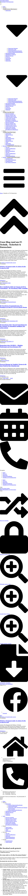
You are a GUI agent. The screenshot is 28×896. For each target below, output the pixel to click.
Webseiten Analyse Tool (10, 116)
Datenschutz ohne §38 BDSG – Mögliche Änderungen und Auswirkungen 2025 (11, 346)
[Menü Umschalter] (0, 3)
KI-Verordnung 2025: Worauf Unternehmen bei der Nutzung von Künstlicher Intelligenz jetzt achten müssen (13, 326)
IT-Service (7, 57)
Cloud (6, 136)
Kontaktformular (9, 158)
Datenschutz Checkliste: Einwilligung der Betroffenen (11, 120)
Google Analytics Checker (11, 117)
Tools (4, 816)
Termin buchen (8, 842)
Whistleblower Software (10, 54)
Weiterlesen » (3, 280)
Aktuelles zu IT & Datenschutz (9, 477)
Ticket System (8, 827)
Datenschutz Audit (12, 49)
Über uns (7, 147)
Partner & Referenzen (10, 838)
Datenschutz (8, 137)
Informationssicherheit (10, 53)
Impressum (7, 149)
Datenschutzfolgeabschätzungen (15, 50)
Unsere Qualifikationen (10, 148)
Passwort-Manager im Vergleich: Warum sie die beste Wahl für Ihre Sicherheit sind (13, 365)
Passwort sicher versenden (11, 818)
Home (1, 193)
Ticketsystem (8, 133)
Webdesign (7, 59)
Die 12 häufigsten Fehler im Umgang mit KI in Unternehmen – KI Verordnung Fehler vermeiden (14, 287)
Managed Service (9, 134)
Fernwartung (8, 58)
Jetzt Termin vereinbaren (10, 160)
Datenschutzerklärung (10, 151)
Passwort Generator (9, 113)
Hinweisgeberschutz (9, 138)
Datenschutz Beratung (13, 48)
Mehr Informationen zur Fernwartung (8, 489)
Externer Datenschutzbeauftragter (15, 52)
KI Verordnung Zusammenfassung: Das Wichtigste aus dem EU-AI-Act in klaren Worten (13, 306)
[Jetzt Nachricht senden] (14, 408)
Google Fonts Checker (10, 118)
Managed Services (9, 55)
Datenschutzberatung (12, 806)
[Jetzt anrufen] (14, 469)
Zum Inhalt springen (4, 0)
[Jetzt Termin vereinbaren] (14, 440)
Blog (1, 715)
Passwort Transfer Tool (10, 114)
